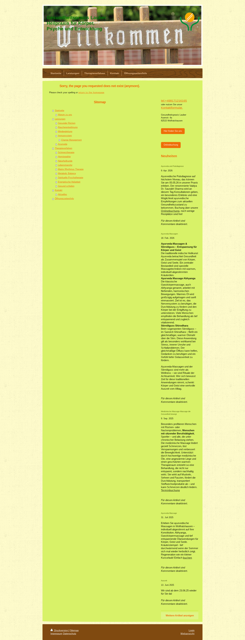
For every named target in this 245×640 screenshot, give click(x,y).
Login (191, 630)
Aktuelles (62, 194)
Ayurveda (62, 144)
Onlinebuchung (171, 145)
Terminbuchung (170, 490)
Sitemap (74, 630)
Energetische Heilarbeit (69, 182)
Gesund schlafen (66, 186)
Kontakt (58, 190)
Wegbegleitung (65, 131)
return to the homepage (91, 92)
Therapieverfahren (63, 148)
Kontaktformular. (172, 107)
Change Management (71, 140)
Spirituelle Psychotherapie (70, 177)
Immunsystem (65, 136)
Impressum (56, 633)
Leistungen (60, 119)
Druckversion (61, 630)
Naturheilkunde (65, 161)
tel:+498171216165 (174, 100)
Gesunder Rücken (66, 123)
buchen (187, 557)
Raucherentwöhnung (68, 127)
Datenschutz (69, 633)
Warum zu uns (65, 115)
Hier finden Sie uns (173, 131)
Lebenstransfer (65, 165)
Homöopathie (64, 157)
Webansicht (187, 633)
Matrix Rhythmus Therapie (71, 169)
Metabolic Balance (67, 173)
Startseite (59, 110)
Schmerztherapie (66, 152)
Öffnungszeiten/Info (64, 198)
